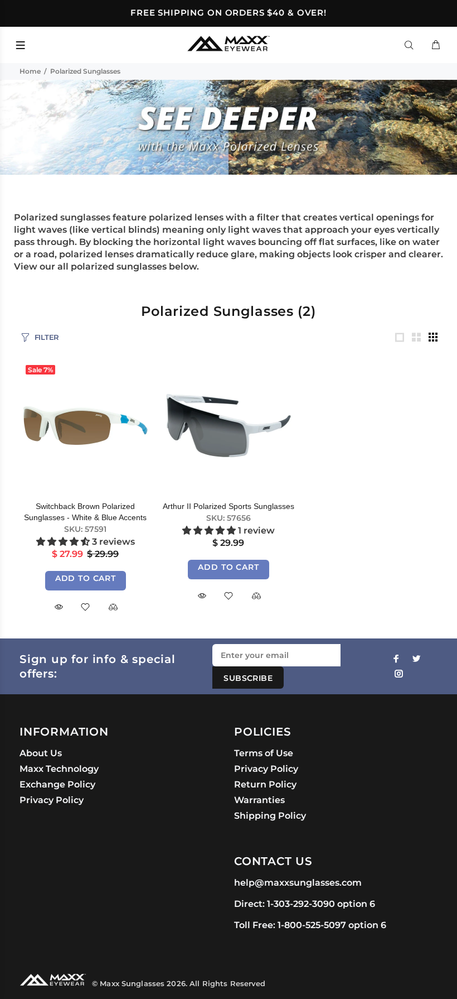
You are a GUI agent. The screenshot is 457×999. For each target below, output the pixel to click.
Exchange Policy (57, 784)
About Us (41, 753)
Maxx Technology (59, 768)
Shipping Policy (270, 815)
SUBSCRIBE (248, 678)
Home (30, 71)
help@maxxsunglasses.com (298, 882)
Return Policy (265, 784)
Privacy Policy (52, 800)
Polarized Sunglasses (85, 71)
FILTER (47, 337)
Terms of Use (263, 753)
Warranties (259, 800)
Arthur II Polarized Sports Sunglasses (228, 506)
